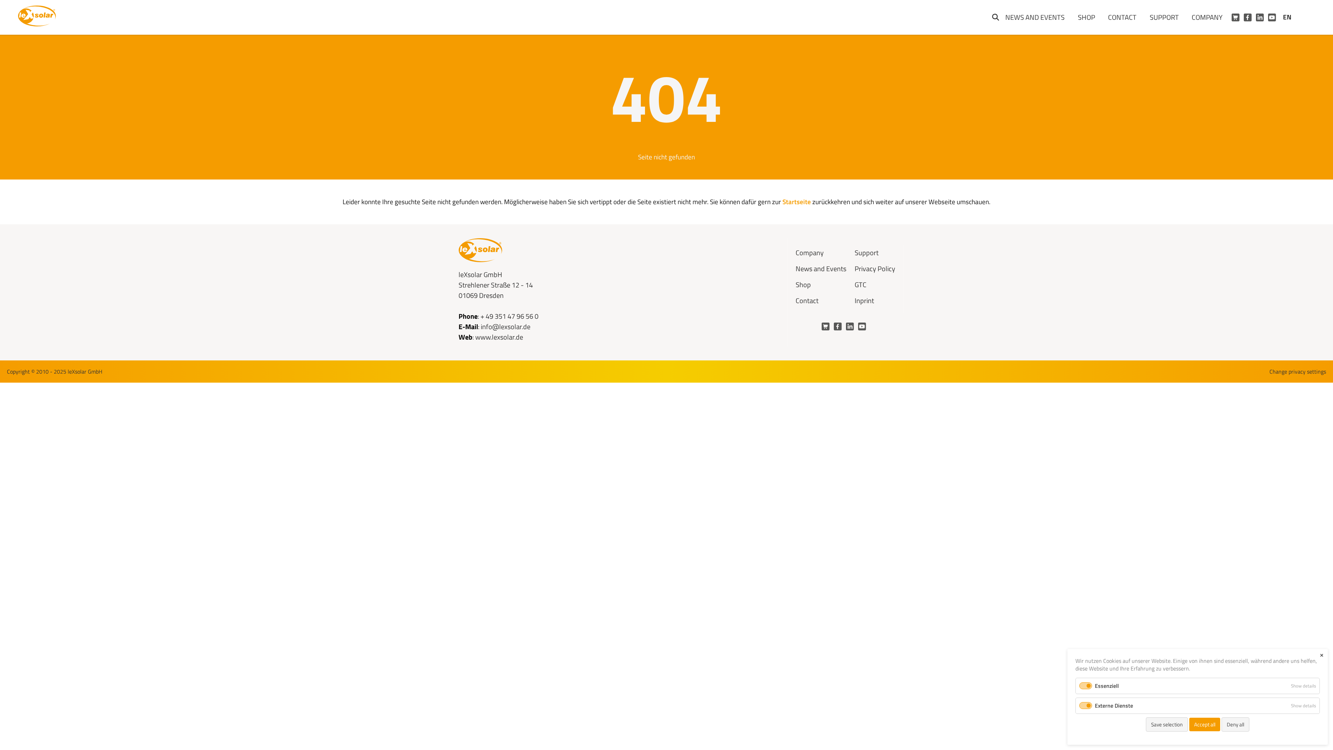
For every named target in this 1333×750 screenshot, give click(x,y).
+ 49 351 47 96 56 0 (509, 316)
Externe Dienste (1114, 705)
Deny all (1235, 724)
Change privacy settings (1297, 371)
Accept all (1204, 724)
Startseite (796, 202)
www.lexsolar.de (499, 337)
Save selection (1167, 724)
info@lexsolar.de (505, 326)
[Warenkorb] (1236, 17)
